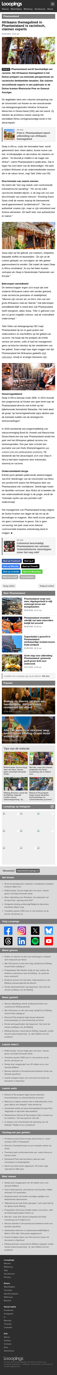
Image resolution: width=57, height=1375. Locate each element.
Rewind (7, 1300)
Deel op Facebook (11, 561)
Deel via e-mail (10, 577)
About (50, 9)
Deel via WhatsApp (32, 572)
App (6, 1270)
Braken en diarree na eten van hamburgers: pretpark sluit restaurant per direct (25, 704)
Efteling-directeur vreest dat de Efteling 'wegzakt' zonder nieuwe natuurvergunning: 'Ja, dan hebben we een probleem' (29, 1034)
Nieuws (5, 9)
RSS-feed (8, 1297)
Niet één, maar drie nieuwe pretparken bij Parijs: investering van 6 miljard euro (40, 770)
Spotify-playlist (11, 1294)
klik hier (46, 676)
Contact (7, 1344)
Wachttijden (16, 9)
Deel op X (28, 561)
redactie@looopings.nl (28, 871)
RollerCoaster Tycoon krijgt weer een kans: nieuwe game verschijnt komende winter (15, 770)
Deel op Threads (30, 566)
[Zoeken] (52, 4)
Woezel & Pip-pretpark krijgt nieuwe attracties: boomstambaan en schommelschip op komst (40, 796)
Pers (6, 1347)
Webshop (28, 9)
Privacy (7, 1277)
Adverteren (9, 1351)
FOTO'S (16, 611)
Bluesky (7, 1320)
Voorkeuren (40, 9)
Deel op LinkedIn (11, 572)
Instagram (8, 1314)
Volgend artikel (47, 586)
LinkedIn (8, 1327)
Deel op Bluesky (11, 566)
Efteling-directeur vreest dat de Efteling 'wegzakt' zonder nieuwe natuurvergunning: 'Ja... (15, 796)
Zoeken (7, 1340)
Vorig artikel (8, 586)
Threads (8, 1324)
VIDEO (17, 630)
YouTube (8, 1290)
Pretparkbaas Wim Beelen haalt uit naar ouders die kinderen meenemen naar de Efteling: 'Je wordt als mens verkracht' (26, 973)
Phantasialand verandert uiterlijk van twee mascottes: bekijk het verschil (39, 620)
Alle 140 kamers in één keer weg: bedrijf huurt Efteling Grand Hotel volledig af (27, 733)
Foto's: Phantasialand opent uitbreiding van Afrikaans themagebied (33, 136)
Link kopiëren (27, 577)
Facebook (8, 1310)
